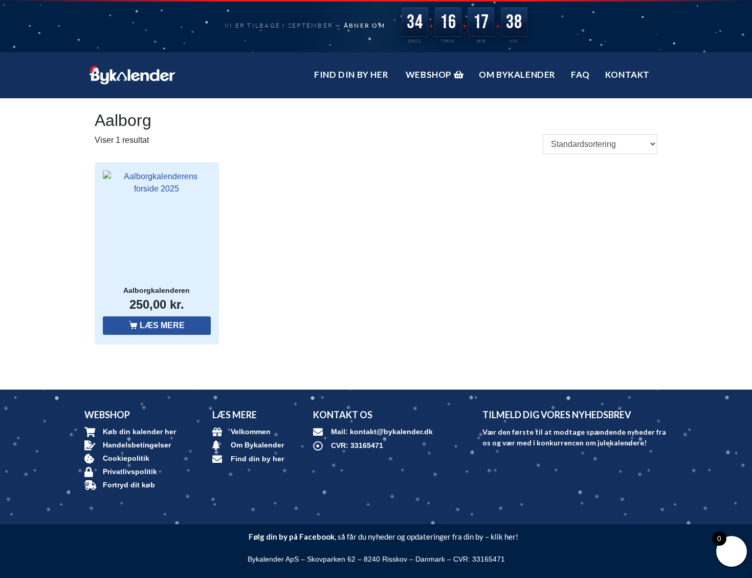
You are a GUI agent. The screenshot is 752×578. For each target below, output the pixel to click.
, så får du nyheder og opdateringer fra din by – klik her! (383, 536)
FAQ (580, 74)
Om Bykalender (517, 74)
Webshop (430, 74)
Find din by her (352, 74)
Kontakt (627, 74)
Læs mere (162, 325)
